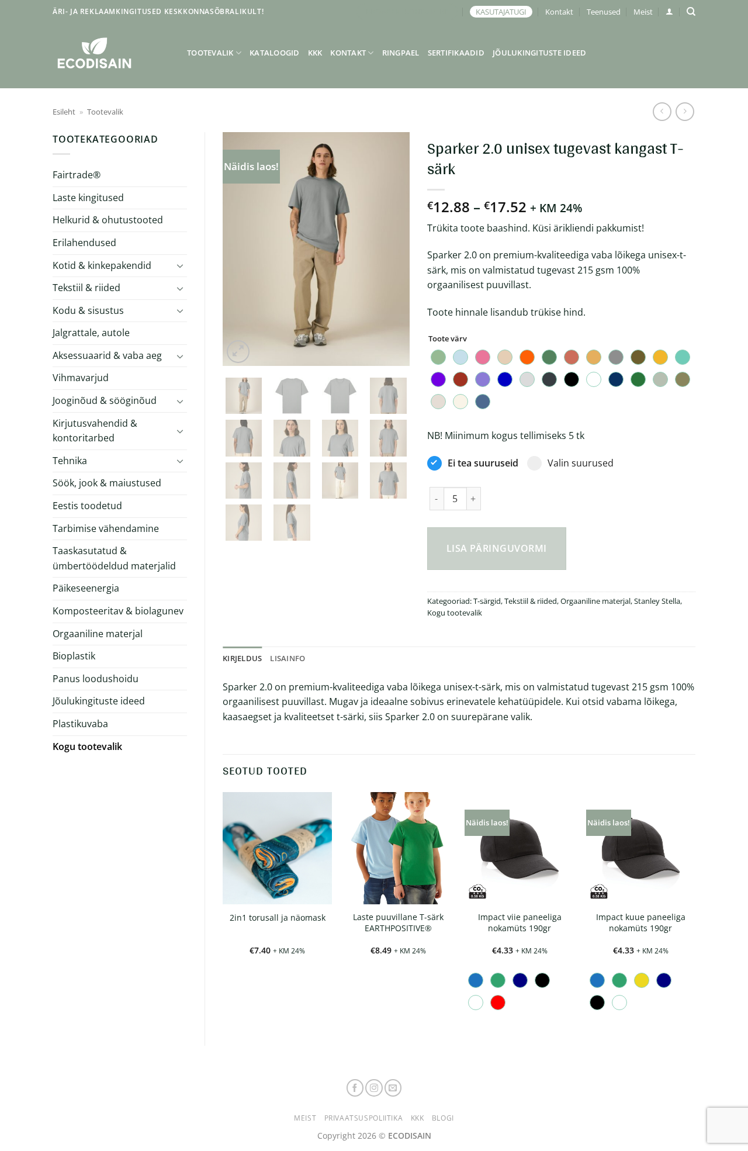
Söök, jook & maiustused (107, 482)
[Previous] (241, 249)
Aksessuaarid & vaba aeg (107, 355)
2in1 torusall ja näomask (277, 917)
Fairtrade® (77, 174)
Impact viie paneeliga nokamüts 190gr (520, 923)
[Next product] (662, 111)
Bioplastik (74, 655)
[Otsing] (691, 12)
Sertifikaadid (456, 52)
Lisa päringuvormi (496, 548)
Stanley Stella (657, 601)
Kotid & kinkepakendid (102, 265)
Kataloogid (275, 52)
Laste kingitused (88, 197)
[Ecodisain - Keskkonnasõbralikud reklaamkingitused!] (111, 52)
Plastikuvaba (80, 723)
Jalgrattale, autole (91, 332)
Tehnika (70, 460)
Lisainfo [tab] (287, 658)
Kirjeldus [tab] (242, 658)
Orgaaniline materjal (98, 633)
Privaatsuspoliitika (363, 1118)
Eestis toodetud (87, 505)
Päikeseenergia (86, 588)
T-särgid (487, 601)
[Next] (390, 249)
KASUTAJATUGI (501, 11)
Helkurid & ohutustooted (108, 219)
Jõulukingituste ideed (539, 52)
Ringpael (401, 52)
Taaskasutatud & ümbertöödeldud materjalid (114, 558)
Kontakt (559, 11)
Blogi (443, 1118)
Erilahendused (84, 242)
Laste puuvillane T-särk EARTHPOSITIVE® (398, 923)
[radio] (438, 357)
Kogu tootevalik (87, 746)
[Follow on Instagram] (374, 1088)
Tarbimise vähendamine (106, 528)
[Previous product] (685, 111)
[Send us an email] (393, 1088)
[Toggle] (180, 265)
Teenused (604, 11)
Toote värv (447, 339)
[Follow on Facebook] (355, 1088)
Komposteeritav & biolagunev (118, 610)
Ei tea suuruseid (483, 463)
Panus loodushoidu (95, 678)
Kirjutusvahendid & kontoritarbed (95, 431)
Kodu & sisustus (88, 310)
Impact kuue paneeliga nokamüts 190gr (640, 923)
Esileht (64, 111)
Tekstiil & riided (86, 287)
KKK (315, 52)
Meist (643, 11)
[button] (669, 11)
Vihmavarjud (81, 377)
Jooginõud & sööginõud (105, 400)
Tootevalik (210, 52)
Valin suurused (581, 463)
